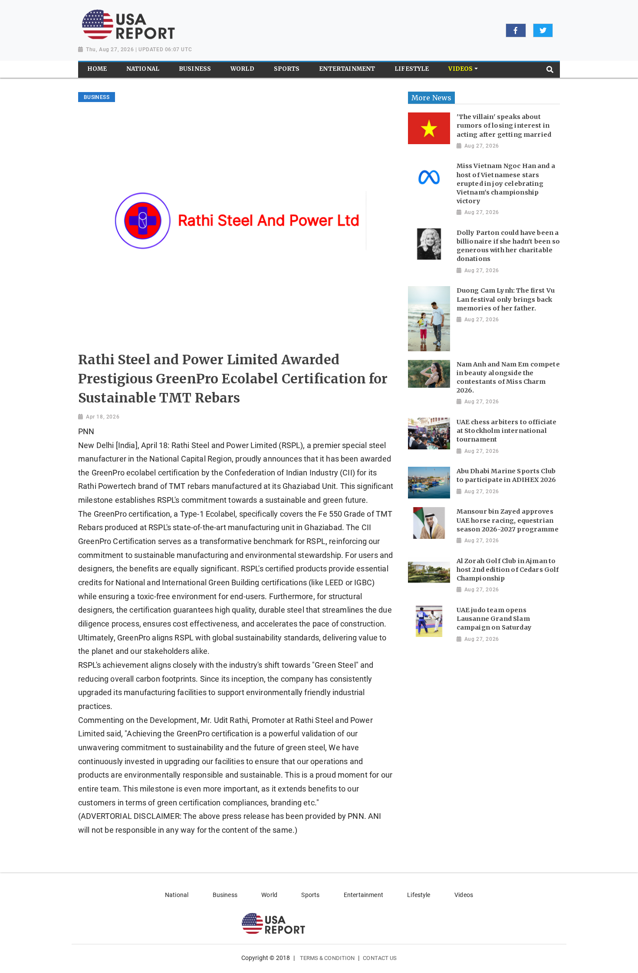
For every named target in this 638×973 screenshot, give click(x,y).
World (269, 894)
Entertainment (363, 894)
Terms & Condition (327, 958)
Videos (463, 894)
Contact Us (380, 958)
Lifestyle (418, 894)
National (176, 894)
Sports (310, 894)
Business (225, 894)
